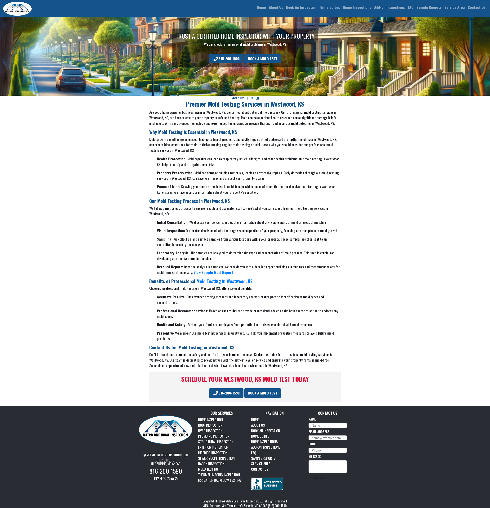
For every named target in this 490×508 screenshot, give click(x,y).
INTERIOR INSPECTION (213, 452)
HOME (255, 419)
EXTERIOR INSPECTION (213, 447)
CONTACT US (259, 469)
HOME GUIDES (260, 436)
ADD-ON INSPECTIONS (266, 447)
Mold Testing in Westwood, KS (224, 281)
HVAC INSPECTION (210, 430)
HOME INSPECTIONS (264, 441)
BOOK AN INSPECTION (265, 430)
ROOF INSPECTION (210, 425)
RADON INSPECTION (211, 463)
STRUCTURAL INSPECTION (215, 441)
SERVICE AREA (260, 463)
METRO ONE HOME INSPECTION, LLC (167, 455)
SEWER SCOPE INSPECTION (216, 458)
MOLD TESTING (208, 469)
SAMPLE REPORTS (263, 458)
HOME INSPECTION (210, 419)
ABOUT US (258, 425)
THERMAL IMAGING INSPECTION (219, 474)
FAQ (253, 452)
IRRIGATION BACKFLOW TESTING (219, 480)
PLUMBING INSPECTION (213, 436)
